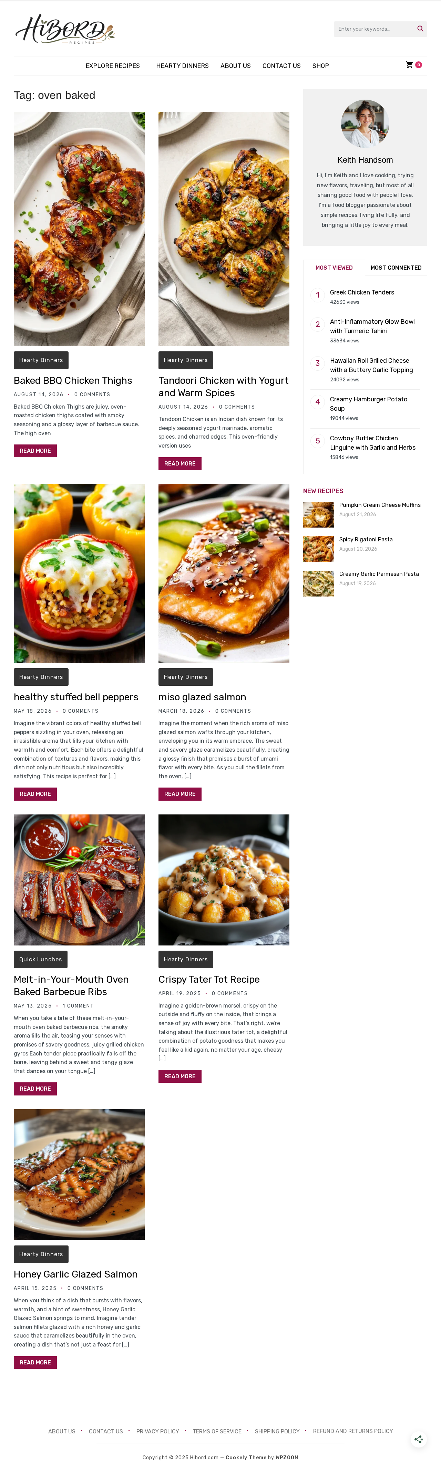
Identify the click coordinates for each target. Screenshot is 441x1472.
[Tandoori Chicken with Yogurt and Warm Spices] (223, 116)
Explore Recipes (112, 66)
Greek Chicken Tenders (362, 292)
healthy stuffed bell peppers (76, 697)
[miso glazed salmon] (223, 488)
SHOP (320, 66)
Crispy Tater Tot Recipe (209, 979)
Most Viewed (334, 267)
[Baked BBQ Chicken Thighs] (79, 116)
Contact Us (106, 1431)
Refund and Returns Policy (353, 1431)
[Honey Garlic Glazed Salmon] (79, 1114)
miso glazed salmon (202, 697)
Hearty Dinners (182, 66)
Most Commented (396, 267)
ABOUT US (235, 66)
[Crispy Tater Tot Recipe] (223, 819)
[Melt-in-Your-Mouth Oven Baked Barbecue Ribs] (79, 819)
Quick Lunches (40, 959)
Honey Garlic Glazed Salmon (76, 1274)
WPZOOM (287, 1458)
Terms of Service (217, 1431)
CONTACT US (282, 66)
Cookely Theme (246, 1458)
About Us (61, 1431)
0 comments (92, 395)
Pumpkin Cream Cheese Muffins (380, 505)
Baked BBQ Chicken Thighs (73, 380)
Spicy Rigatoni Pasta (366, 539)
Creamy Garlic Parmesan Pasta (379, 574)
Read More (35, 451)
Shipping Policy (277, 1431)
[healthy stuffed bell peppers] (79, 488)
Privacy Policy (157, 1431)
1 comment (78, 1006)
